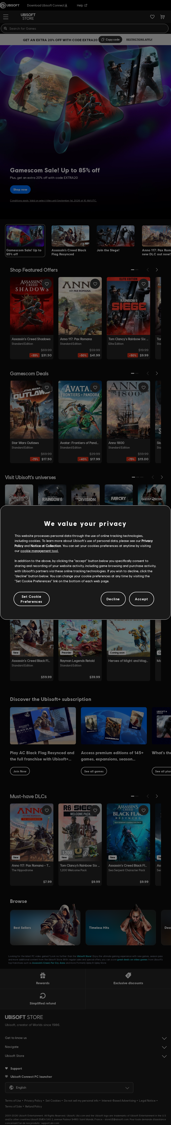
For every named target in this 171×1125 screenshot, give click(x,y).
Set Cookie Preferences (31, 598)
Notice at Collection (46, 546)
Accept (141, 599)
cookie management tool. (39, 551)
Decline (113, 599)
